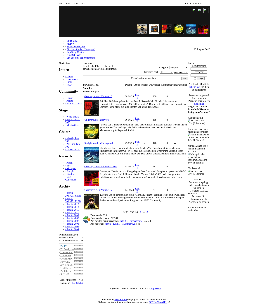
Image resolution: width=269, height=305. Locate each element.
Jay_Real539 (66, 265)
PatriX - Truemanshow (131, 221)
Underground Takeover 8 (96, 119)
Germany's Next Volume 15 (98, 190)
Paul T (63, 246)
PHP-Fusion (121, 299)
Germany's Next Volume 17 (98, 96)
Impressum (156, 288)
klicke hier (199, 103)
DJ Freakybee (67, 249)
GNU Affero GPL (158, 302)
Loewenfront (66, 252)
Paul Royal (65, 271)
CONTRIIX (66, 258)
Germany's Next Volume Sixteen (100, 166)
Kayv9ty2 (65, 261)
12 (146, 212)
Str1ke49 (64, 274)
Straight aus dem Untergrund (98, 143)
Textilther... (65, 268)
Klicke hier (194, 87)
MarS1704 (65, 255)
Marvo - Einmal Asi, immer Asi (120, 223)
